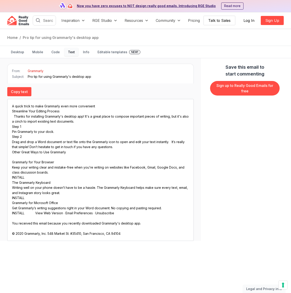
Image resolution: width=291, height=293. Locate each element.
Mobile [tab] (37, 52)
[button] (73, 20)
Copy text (19, 91)
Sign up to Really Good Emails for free (244, 88)
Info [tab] (86, 52)
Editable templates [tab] (118, 52)
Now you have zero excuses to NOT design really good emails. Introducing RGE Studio (146, 6)
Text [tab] (71, 52)
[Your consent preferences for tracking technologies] (283, 285)
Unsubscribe (104, 213)
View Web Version (49, 213)
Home (12, 37)
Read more (232, 6)
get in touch (64, 147)
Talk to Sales (219, 20)
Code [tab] (55, 52)
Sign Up (272, 20)
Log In (248, 20)
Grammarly (35, 71)
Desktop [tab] (17, 52)
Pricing (194, 20)
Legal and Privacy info (264, 289)
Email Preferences (79, 213)
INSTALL (18, 177)
